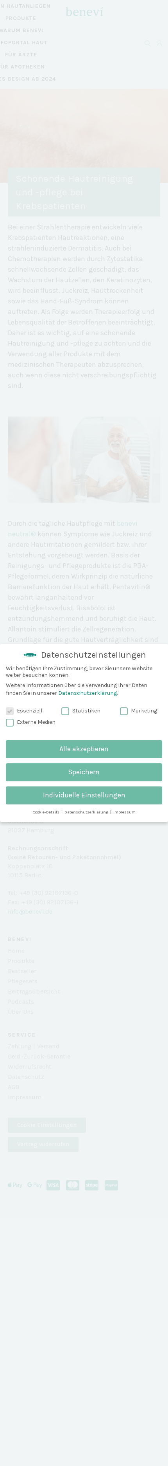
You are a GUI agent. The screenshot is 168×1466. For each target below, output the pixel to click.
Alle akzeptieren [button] (84, 749)
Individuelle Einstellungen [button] (84, 795)
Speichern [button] (84, 772)
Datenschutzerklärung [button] (86, 812)
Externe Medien (36, 722)
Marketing (144, 710)
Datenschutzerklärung (87, 693)
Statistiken (86, 710)
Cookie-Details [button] (47, 812)
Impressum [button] (124, 812)
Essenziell (29, 710)
